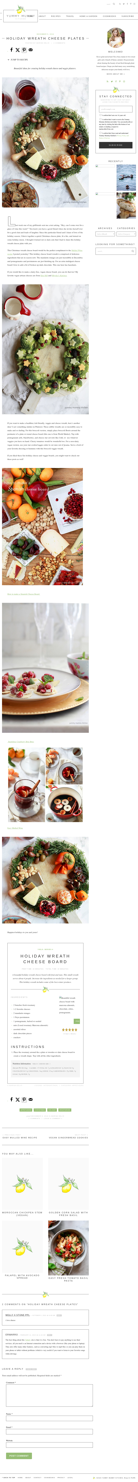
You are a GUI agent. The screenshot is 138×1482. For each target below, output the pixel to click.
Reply (59, 1315)
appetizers (26, 1110)
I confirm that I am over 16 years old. (114, 115)
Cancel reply (31, 1369)
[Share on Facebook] (11, 51)
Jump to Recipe (19, 59)
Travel (70, 16)
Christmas (40, 1110)
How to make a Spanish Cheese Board (23, 594)
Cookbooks (109, 16)
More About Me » (116, 74)
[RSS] (120, 4)
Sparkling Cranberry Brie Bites (20, 741)
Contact (38, 1477)
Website (9, 1440)
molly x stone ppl (18, 1315)
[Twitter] (123, 4)
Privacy (61, 1477)
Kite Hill (44, 275)
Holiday (52, 1110)
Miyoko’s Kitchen (59, 275)
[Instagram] (134, 4)
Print (78, 1021)
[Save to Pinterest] (24, 50)
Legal (70, 1477)
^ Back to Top (8, 1477)
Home (30, 16)
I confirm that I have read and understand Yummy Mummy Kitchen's (114, 135)
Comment (11, 1382)
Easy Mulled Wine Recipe (20, 1136)
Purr (133, 1478)
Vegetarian (64, 1110)
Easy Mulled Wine (15, 828)
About (42, 16)
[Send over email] (30, 51)
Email (9, 1427)
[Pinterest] (130, 4)
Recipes (56, 16)
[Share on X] (17, 51)
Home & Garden (89, 16)
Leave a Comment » (53, 1118)
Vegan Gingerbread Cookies (68, 1136)
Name (9, 1413)
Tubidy (28, 1340)
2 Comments (59, 43)
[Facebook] (127, 4)
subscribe (128, 16)
